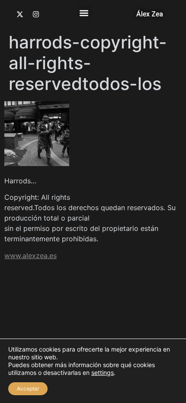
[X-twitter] (20, 14)
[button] (84, 13)
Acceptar (28, 388)
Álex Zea (149, 14)
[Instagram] (36, 14)
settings (102, 372)
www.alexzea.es (30, 255)
